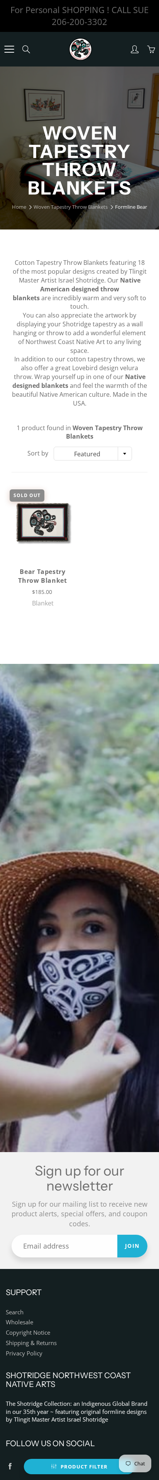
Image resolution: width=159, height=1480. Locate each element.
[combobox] (93, 454)
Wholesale (19, 1322)
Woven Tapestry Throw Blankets (71, 206)
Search (15, 1312)
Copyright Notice (28, 1332)
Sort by (37, 453)
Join (132, 1245)
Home (19, 206)
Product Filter (84, 1466)
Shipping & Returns (31, 1343)
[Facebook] (10, 1466)
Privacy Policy (24, 1353)
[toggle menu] (9, 49)
